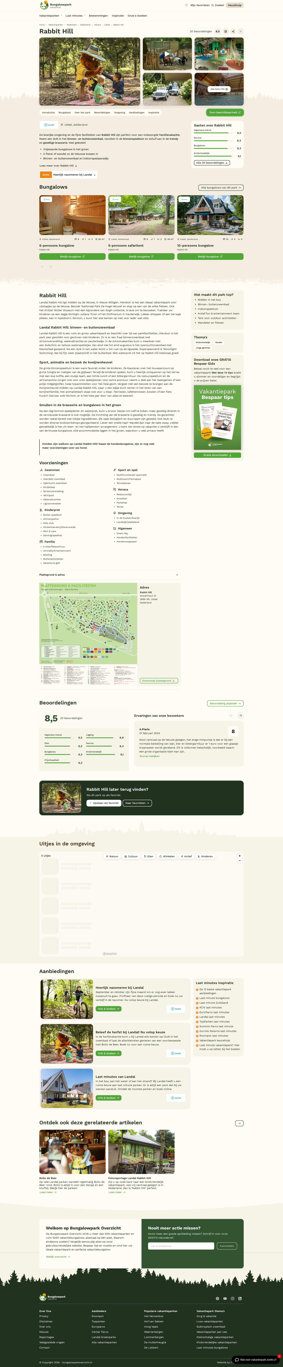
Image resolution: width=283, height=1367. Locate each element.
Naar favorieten (135, 803)
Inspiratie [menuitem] (118, 15)
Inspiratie (153, 112)
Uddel (107, 25)
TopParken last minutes (214, 1021)
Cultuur (133, 856)
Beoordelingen (102, 112)
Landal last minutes (212, 1016)
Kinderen (207, 856)
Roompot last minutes (213, 1035)
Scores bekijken (150, 756)
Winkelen (169, 856)
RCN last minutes (210, 1007)
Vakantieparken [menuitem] (49, 15)
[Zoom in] (239, 855)
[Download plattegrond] (88, 634)
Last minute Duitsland (213, 1002)
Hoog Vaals (151, 1326)
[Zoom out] (239, 860)
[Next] (240, 715)
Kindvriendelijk (203, 342)
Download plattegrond (156, 680)
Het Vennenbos (153, 1316)
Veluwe (97, 25)
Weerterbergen (153, 1331)
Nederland (72, 25)
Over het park (82, 112)
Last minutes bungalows (212, 1347)
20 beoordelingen (205, 31)
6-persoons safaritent (126, 245)
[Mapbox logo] (110, 954)
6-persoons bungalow (56, 245)
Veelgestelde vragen (52, 1342)
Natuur (113, 856)
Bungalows (65, 112)
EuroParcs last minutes (214, 1012)
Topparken (98, 1321)
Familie (218, 342)
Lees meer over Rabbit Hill (57, 165)
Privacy (43, 1316)
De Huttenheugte (155, 1342)
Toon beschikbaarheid (223, 112)
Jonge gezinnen (203, 348)
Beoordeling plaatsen (223, 703)
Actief (188, 856)
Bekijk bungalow (70, 256)
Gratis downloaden (215, 455)
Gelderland (85, 25)
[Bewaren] (240, 31)
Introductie (48, 112)
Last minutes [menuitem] (74, 15)
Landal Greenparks (104, 1337)
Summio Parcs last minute (216, 1026)
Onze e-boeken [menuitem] (137, 15)
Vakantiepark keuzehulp (214, 1040)
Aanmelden (227, 1245)
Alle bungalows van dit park (219, 187)
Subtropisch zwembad (211, 1326)
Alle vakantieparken (104, 1342)
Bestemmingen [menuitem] (98, 15)
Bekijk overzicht (56, 1256)
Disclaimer (46, 1321)
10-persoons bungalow (195, 245)
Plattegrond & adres (52, 574)
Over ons (45, 1326)
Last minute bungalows (214, 998)
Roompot (98, 1316)
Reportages (46, 1337)
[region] (173, 904)
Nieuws (43, 1331)
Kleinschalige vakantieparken (215, 1337)
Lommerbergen (154, 1337)
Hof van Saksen (154, 1321)
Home (42, 25)
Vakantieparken (55, 25)
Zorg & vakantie (206, 1316)
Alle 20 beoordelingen (210, 162)
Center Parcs (100, 1331)
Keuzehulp (234, 5)
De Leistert (151, 1347)
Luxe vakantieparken (210, 1321)
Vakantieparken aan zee (212, 1331)
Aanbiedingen (136, 112)
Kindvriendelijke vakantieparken (217, 1342)
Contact (44, 1347)
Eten (150, 856)
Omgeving (119, 112)
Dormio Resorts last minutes (217, 1031)
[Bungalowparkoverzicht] (55, 5)
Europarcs (98, 1326)
